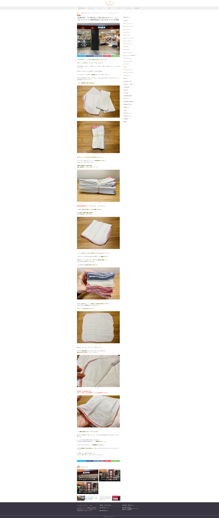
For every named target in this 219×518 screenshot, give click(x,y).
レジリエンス (127, 75)
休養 (109, 8)
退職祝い (126, 118)
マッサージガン (128, 58)
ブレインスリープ (128, 43)
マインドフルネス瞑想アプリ (131, 55)
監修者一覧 (137, 8)
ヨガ (126, 66)
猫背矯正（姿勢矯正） (129, 101)
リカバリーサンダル (129, 72)
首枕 (126, 121)
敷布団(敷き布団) (128, 95)
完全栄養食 (127, 87)
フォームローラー (128, 40)
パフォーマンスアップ (129, 38)
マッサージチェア (128, 61)
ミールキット (127, 64)
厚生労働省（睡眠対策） (126, 507)
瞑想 (126, 110)
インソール (127, 29)
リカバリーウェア (91, 8)
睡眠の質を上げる (81, 8)
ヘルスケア (119, 8)
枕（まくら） (127, 98)
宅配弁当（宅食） (128, 81)
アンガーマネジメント (129, 26)
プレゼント (127, 46)
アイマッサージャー (129, 23)
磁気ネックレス (128, 113)
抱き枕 (126, 90)
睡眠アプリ (127, 107)
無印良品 (79, 15)
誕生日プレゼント (128, 115)
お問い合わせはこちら (104, 510)
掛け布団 (126, 92)
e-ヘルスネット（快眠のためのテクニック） (130, 508)
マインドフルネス (128, 8)
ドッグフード (127, 32)
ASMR (126, 20)
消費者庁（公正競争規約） (127, 509)
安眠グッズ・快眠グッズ (130, 84)
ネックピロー (127, 35)
